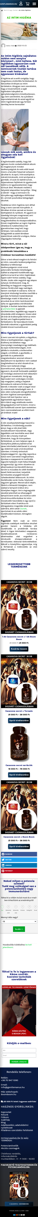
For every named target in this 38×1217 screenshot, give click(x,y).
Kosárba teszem (19, 649)
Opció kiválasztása (19, 720)
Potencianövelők (9, 1145)
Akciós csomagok (10, 1148)
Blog (3, 1122)
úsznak (23, 508)
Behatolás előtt (8, 912)
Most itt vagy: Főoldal (10, 10)
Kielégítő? (29, 910)
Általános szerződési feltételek (17, 1130)
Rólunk (4, 1114)
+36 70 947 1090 (9, 1080)
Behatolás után (16, 912)
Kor (2, 910)
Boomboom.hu (8, 1094)
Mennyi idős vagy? (9, 917)
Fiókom (5, 1117)
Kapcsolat (6, 1112)
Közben (23, 910)
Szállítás (5, 1119)
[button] (34, 4)
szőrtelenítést (8, 309)
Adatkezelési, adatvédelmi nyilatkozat (14, 1126)
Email (35, 910)
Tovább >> (19, 929)
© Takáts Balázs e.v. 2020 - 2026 (19, 1211)
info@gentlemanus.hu (13, 1087)
